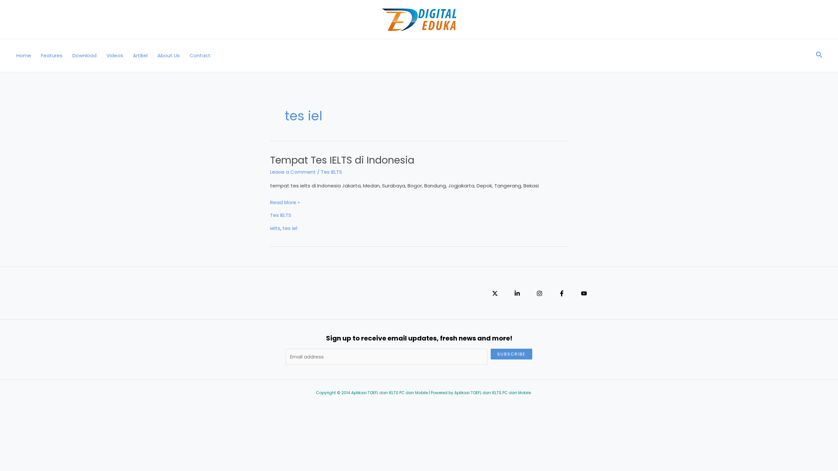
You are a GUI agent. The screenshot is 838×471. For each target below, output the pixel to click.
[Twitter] (495, 293)
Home (23, 55)
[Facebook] (562, 293)
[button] (819, 55)
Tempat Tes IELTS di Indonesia (342, 160)
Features (52, 55)
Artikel (140, 55)
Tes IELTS (331, 171)
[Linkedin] (517, 293)
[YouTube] (584, 293)
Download (84, 55)
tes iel (289, 228)
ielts (275, 228)
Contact (200, 55)
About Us (168, 55)
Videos (114, 55)
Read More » (285, 203)
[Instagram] (539, 293)
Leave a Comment (293, 171)
